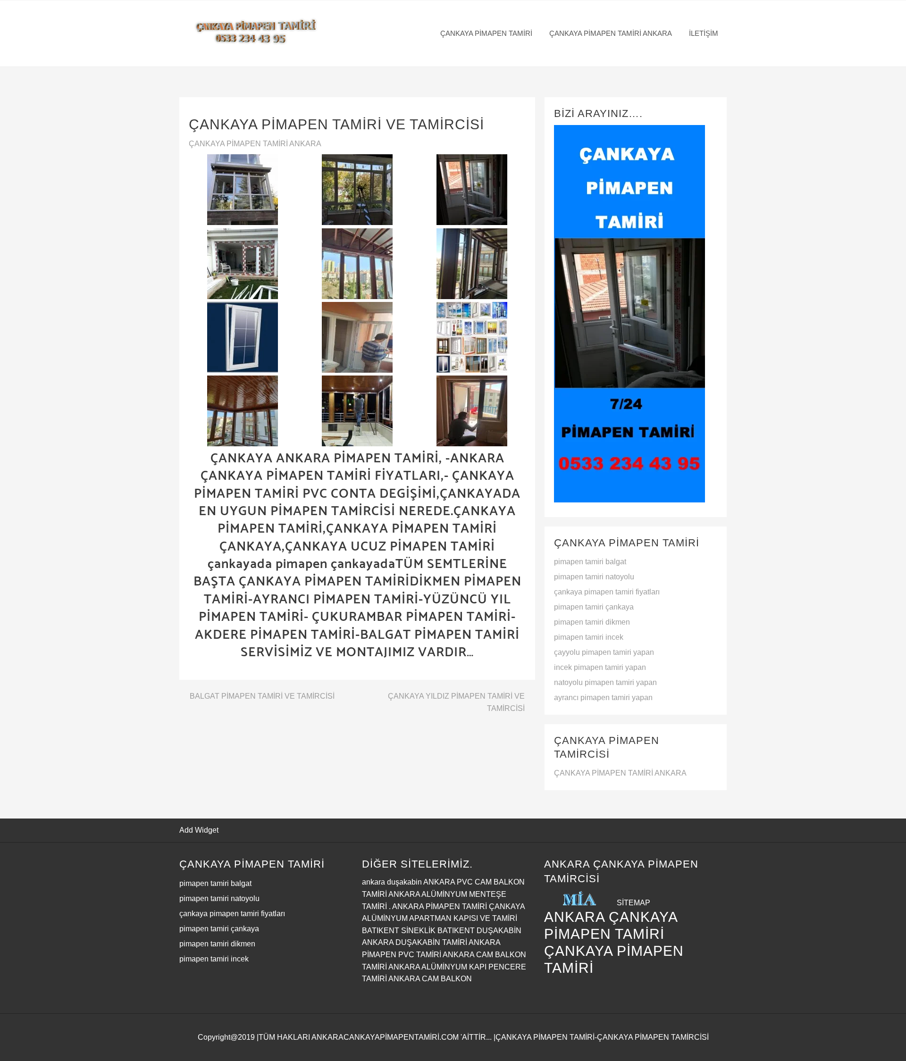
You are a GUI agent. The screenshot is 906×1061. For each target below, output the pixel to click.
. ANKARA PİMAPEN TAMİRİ (438, 906)
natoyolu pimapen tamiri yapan (605, 682)
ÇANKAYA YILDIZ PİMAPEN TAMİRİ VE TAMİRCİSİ (456, 702)
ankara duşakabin (392, 882)
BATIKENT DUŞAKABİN (479, 931)
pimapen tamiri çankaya (594, 607)
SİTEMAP (633, 903)
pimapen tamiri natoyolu (594, 577)
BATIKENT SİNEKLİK (399, 931)
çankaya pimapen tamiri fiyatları (607, 592)
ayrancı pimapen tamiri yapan (603, 697)
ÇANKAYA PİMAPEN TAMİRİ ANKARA (255, 144)
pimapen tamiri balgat (590, 562)
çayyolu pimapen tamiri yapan (604, 652)
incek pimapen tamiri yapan (600, 667)
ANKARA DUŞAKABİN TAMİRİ (414, 942)
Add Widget (198, 830)
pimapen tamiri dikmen (592, 622)
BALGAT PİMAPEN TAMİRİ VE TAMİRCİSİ (262, 696)
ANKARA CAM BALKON (430, 979)
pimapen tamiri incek (588, 637)
